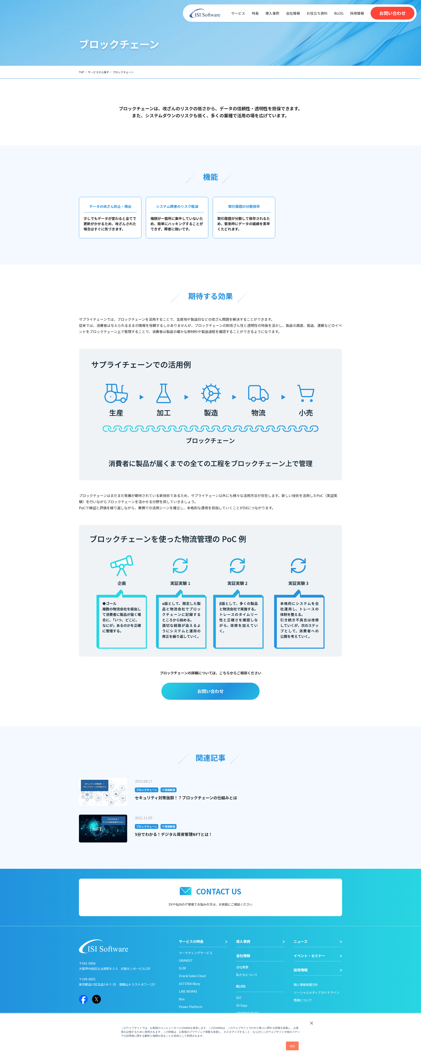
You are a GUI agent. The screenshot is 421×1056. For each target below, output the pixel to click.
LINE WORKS (188, 991)
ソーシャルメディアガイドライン (316, 992)
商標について (303, 1000)
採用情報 (357, 13)
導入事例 (272, 13)
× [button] (311, 1022)
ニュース (300, 941)
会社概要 (242, 967)
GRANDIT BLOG (247, 1013)
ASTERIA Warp (189, 983)
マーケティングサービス (195, 953)
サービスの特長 (191, 941)
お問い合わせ (392, 13)
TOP (81, 72)
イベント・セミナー (309, 956)
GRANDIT (186, 960)
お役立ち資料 (317, 13)
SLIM (182, 968)
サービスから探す (98, 72)
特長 (255, 13)
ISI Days (241, 1005)
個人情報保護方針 (306, 984)
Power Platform (190, 1006)
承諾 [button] (292, 1046)
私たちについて (247, 974)
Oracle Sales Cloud (192, 976)
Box (182, 999)
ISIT (239, 997)
